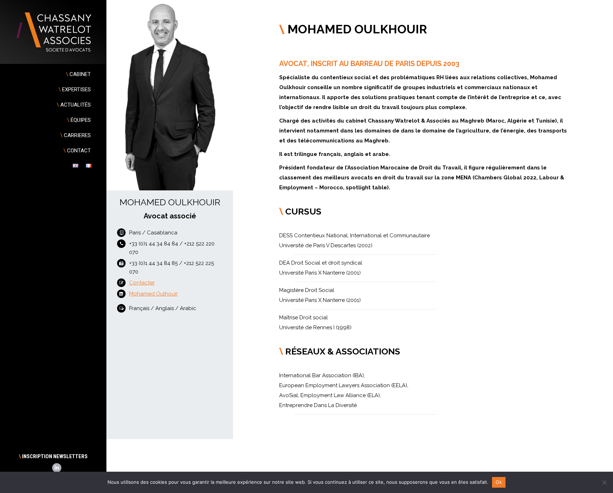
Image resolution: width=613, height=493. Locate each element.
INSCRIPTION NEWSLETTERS (53, 456)
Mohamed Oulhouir (153, 294)
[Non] (604, 482)
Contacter (142, 283)
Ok (499, 482)
